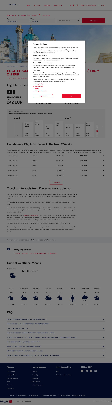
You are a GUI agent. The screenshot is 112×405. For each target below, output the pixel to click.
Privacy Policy (39, 84)
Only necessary (43, 96)
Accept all (71, 96)
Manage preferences (41, 91)
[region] (56, 72)
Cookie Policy (39, 86)
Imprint (37, 88)
